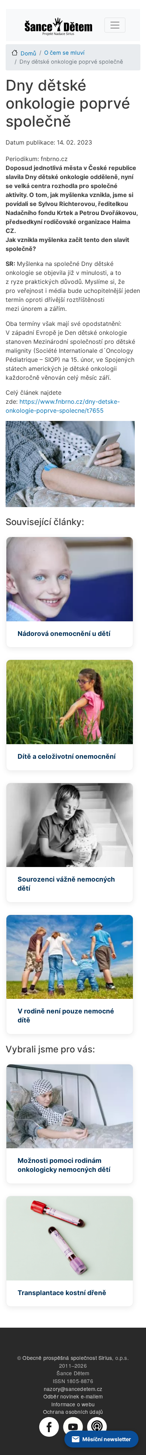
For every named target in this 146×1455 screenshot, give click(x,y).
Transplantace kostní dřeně (62, 1293)
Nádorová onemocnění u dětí (64, 633)
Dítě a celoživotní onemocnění (67, 756)
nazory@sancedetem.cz (73, 1388)
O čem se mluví (64, 52)
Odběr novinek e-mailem (73, 1396)
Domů (28, 53)
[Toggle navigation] (114, 25)
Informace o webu (73, 1404)
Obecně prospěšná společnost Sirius (67, 1357)
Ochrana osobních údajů (73, 1411)
